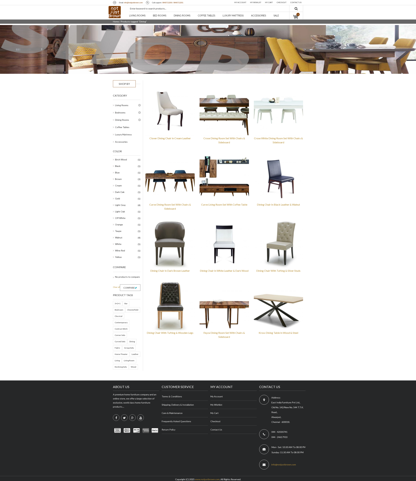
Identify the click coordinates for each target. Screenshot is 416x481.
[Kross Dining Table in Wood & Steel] (278, 305)
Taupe (118, 231)
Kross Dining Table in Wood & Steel (278, 332)
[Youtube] (140, 417)
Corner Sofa (120, 335)
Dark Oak (119, 192)
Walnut (118, 237)
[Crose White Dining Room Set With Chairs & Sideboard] (278, 111)
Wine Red (120, 250)
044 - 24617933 (279, 437)
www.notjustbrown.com (207, 479)
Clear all (116, 287)
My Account (216, 396)
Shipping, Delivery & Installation (178, 404)
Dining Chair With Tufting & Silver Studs (278, 270)
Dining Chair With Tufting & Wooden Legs (170, 332)
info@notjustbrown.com (133, 3)
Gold (117, 198)
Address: (276, 397)
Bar (126, 303)
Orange (119, 224)
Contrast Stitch (121, 329)
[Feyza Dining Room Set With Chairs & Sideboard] (224, 305)
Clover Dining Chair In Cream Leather (170, 138)
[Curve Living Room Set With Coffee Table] (224, 177)
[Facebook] (116, 417)
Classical (118, 316)
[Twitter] (124, 417)
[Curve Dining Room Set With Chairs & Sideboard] (170, 177)
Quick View (186, 129)
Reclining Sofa (121, 367)
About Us (121, 387)
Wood (133, 367)
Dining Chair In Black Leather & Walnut (278, 204)
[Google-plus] (132, 417)
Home (116, 21)
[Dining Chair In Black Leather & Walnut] (278, 177)
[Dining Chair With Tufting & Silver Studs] (278, 243)
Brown (118, 179)
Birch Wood (121, 159)
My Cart (214, 413)
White (118, 244)
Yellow (118, 257)
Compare (129, 287)
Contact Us (216, 429)
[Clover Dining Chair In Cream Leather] (170, 111)
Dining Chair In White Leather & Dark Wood (224, 270)
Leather (135, 354)
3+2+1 (117, 303)
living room (129, 360)
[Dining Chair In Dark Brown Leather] (170, 243)
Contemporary (121, 322)
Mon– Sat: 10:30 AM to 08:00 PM (289, 447)
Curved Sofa (120, 341)
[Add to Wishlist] (164, 129)
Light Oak (120, 211)
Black (117, 166)
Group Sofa (129, 348)
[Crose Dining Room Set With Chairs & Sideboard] (224, 111)
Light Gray (120, 205)
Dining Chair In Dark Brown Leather (170, 270)
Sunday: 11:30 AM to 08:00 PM (288, 452)
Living (117, 360)
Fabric (117, 348)
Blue (117, 172)
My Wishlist (216, 404)
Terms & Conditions (172, 396)
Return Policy (168, 429)
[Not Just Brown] (115, 12)
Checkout (215, 421)
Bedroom (119, 310)
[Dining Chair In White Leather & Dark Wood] (224, 243)
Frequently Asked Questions (176, 421)
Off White (120, 218)
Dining (132, 341)
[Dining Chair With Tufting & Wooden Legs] (170, 305)
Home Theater (121, 354)
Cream (118, 185)
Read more (153, 129)
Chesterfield (132, 310)
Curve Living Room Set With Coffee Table (224, 204)
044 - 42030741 (279, 431)
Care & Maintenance (172, 413)
